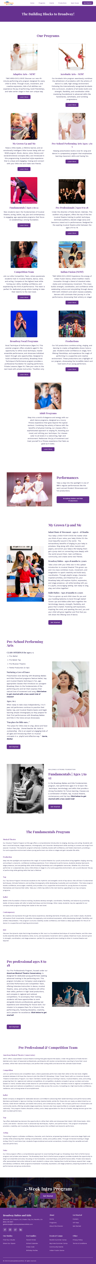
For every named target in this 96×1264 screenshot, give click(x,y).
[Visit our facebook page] (5, 1230)
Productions (62, 3)
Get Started (88, 3)
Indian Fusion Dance (57, 1250)
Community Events (56, 1247)
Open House (75, 3)
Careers (75, 1219)
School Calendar (32, 1243)
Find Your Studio (9, 1240)
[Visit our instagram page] (10, 1230)
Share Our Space (9, 1243)
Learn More (24, 97)
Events (52, 3)
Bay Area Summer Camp (59, 1243)
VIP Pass (76, 1222)
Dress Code (30, 1247)
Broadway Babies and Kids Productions (73, 500)
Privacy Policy (78, 1240)
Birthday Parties (32, 1250)
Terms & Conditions (80, 1243)
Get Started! (14, 1027)
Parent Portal (31, 1240)
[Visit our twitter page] (15, 1230)
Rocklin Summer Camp (58, 1240)
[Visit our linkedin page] (20, 1230)
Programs (42, 3)
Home (32, 3)
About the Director (56, 1226)
